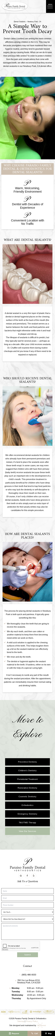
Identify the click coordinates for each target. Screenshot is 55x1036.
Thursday (16, 998)
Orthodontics (27, 805)
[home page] (14, 6)
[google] (20, 875)
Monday (15, 988)
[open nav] (50, 6)
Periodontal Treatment (27, 779)
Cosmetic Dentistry (27, 796)
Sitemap (20, 1021)
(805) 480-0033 (29, 974)
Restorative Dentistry (27, 788)
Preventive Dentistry (27, 762)
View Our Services (27, 831)
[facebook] (27, 875)
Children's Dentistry (27, 770)
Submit (27, 955)
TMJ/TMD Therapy (27, 822)
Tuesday (16, 991)
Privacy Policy (32, 1021)
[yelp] (33, 875)
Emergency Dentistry (27, 814)
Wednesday (17, 995)
